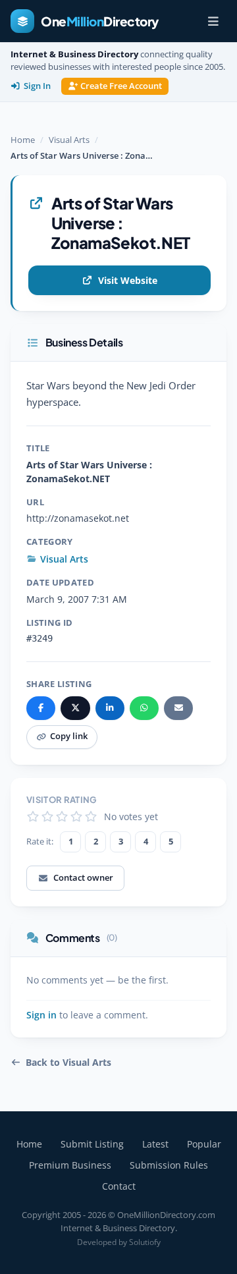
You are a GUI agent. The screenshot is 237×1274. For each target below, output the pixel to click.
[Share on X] (75, 708)
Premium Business (70, 1165)
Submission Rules (169, 1165)
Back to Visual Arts (68, 1062)
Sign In (37, 86)
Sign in (41, 1015)
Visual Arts (69, 140)
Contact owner (83, 877)
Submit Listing (92, 1144)
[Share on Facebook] (40, 708)
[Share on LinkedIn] (109, 708)
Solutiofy (145, 1242)
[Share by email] (178, 708)
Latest (155, 1144)
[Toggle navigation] (213, 21)
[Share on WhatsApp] (144, 708)
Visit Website (127, 280)
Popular (204, 1144)
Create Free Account (121, 86)
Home (23, 140)
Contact (119, 1186)
